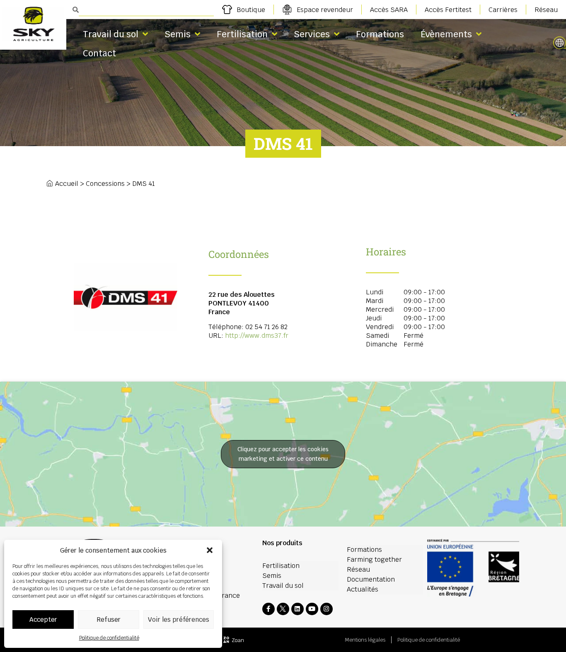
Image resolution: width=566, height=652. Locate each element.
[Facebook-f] (268, 609)
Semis (177, 34)
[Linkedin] (297, 609)
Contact (99, 53)
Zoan (238, 640)
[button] (210, 550)
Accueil (66, 183)
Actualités (362, 589)
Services (312, 34)
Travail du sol (110, 34)
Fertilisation (242, 34)
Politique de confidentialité (109, 638)
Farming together (374, 559)
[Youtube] (312, 609)
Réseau (358, 569)
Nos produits (282, 543)
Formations (380, 34)
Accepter (43, 619)
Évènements (446, 34)
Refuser (109, 619)
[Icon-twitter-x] (283, 609)
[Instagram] (326, 609)
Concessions (105, 183)
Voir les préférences (178, 619)
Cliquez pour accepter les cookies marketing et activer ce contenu (283, 453)
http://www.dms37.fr (256, 335)
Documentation (371, 579)
